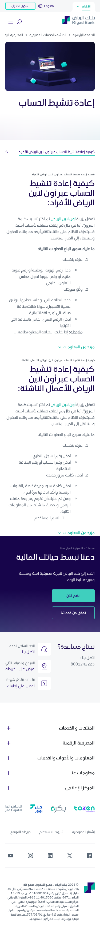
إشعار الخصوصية (83, 832)
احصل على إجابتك (21, 685)
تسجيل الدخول (20, 6)
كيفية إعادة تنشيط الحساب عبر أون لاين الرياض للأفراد (57, 152)
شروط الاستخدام (51, 832)
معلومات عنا (82, 773)
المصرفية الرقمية (79, 743)
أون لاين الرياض (63, 218)
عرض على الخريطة (20, 668)
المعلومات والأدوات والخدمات (66, 758)
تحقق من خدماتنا (73, 612)
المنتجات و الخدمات (77, 728)
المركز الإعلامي (80, 788)
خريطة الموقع (20, 832)
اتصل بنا (28, 651)
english (49, 6)
